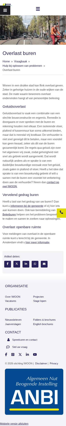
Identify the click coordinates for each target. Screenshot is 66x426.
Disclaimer (41, 363)
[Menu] (38, 8)
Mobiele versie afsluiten (14, 423)
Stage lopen (39, 300)
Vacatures (10, 300)
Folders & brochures (44, 319)
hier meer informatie (37, 242)
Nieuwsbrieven (13, 319)
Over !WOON (12, 296)
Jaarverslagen (13, 324)
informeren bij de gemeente (26, 206)
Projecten (38, 296)
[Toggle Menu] (5, 10)
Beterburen (9, 214)
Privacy (54, 363)
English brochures (43, 324)
